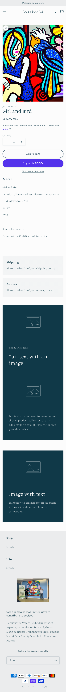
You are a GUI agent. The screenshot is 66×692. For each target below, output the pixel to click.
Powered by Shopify (40, 687)
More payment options (33, 171)
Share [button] (9, 179)
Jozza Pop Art (28, 687)
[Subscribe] (55, 660)
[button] (4, 11)
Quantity (7, 135)
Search (10, 547)
